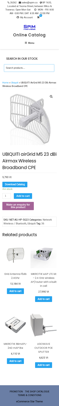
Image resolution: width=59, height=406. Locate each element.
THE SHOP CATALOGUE (37, 391)
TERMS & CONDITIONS (29, 395)
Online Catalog (29, 35)
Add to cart (23, 196)
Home (5, 82)
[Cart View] (38, 18)
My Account (26, 17)
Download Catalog (15, 184)
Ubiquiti (14, 82)
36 (42, 223)
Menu (31, 43)
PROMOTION (16, 391)
